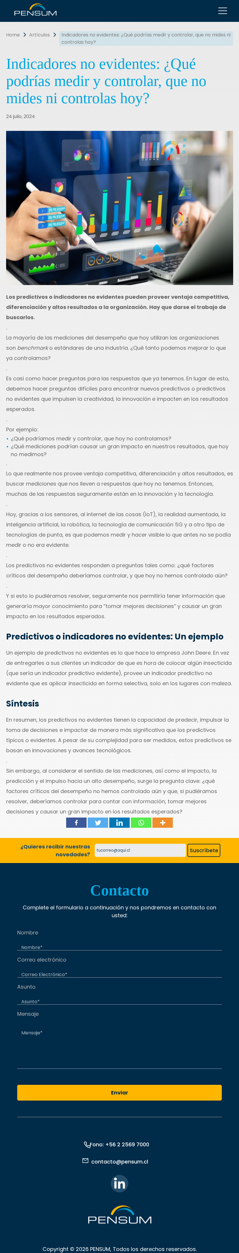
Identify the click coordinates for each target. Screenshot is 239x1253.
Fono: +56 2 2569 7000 (119, 1144)
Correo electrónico (41, 959)
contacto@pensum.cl (119, 1161)
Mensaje (28, 1013)
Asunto (26, 986)
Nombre (27, 932)
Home (13, 34)
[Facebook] (76, 823)
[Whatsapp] (141, 823)
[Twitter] (98, 823)
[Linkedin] (119, 823)
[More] (162, 823)
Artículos (39, 34)
